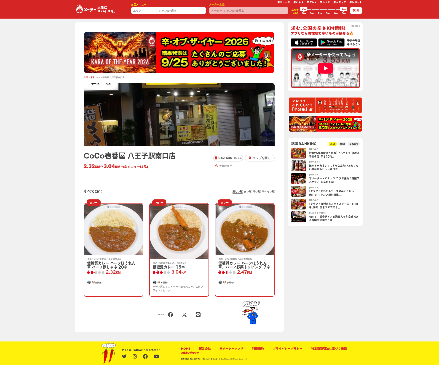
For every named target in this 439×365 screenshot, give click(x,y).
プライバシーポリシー (287, 348)
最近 (332, 144)
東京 (93, 77)
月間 (342, 144)
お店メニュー (139, 4)
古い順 (248, 191)
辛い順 (257, 191)
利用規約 (258, 348)
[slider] (303, 9)
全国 (86, 77)
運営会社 (205, 348)
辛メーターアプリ (231, 348)
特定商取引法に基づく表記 (329, 348)
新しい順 (238, 191)
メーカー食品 (217, 4)
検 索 (356, 10)
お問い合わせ (190, 352)
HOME (185, 348)
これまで (353, 144)
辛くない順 (268, 191)
